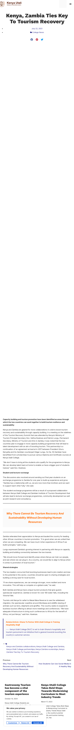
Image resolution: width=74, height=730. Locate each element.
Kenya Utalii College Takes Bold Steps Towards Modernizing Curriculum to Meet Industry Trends (54, 690)
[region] (25, 715)
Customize (12, 723)
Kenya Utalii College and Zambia (50, 646)
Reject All (25, 723)
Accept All (37, 723)
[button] (70, 4)
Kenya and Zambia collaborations (21, 646)
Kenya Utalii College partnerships (20, 649)
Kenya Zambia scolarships (47, 649)
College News (38, 32)
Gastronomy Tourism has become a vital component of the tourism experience (18, 689)
